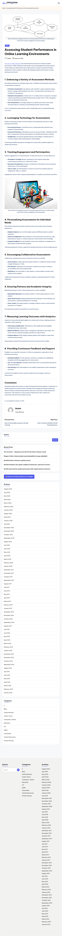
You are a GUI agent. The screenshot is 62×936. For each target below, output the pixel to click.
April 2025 (7, 517)
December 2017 (9, 570)
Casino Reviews (9, 712)
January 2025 (8, 520)
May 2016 (7, 636)
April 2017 (7, 598)
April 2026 (7, 499)
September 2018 (9, 538)
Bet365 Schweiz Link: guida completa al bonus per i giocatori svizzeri (27, 464)
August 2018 (8, 542)
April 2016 (7, 640)
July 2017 (7, 587)
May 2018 (7, 552)
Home (3, 8)
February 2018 (8, 563)
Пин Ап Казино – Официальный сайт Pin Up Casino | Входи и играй (25, 452)
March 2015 (7, 685)
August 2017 (8, 584)
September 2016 (9, 622)
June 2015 (7, 675)
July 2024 (7, 524)
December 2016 (9, 612)
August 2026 (8, 489)
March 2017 (7, 601)
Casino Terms (8, 716)
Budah (18, 408)
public (6, 730)
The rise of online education (13, 63)
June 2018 (7, 549)
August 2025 (8, 513)
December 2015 (9, 654)
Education (7, 723)
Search (6, 434)
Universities (7, 733)
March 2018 (7, 559)
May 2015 (7, 678)
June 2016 (7, 633)
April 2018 (7, 556)
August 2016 (8, 626)
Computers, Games (10, 719)
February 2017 (8, 605)
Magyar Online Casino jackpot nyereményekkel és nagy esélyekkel (25, 456)
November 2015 (9, 657)
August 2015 (8, 668)
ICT (5, 726)
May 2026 (7, 496)
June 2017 (7, 591)
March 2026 (7, 503)
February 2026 (8, 506)
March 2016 (7, 643)
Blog (7, 45)
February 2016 (8, 647)
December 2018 (9, 527)
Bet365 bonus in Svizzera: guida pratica (17, 460)
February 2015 (8, 689)
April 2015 (7, 682)
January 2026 (8, 510)
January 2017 (8, 608)
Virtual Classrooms (10, 737)
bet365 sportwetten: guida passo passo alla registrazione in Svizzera (27, 469)
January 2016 (8, 650)
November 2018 (9, 531)
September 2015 (9, 664)
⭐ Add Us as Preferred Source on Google (19, 476)
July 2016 (7, 629)
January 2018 (8, 566)
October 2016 (8, 619)
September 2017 (9, 580)
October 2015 (8, 661)
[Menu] (59, 3)
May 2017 (7, 594)
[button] (19, 412)
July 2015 (7, 671)
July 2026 (7, 492)
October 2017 (8, 577)
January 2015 (8, 692)
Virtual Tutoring (8, 740)
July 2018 (7, 545)
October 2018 (8, 534)
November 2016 (9, 615)
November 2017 (9, 573)
